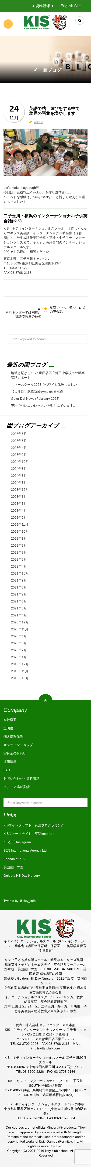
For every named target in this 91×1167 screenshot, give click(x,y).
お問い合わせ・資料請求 (21, 778)
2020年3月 (19, 643)
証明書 (8, 728)
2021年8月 (19, 587)
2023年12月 (20, 489)
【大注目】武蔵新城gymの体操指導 (37, 391)
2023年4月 (19, 510)
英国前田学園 (13, 867)
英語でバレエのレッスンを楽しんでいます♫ (43, 405)
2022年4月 (19, 566)
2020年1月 (19, 657)
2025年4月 (19, 448)
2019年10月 (20, 678)
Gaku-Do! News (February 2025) (35, 398)
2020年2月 (19, 650)
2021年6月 (19, 601)
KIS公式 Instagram (17, 842)
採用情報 (10, 762)
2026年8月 (19, 434)
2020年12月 (20, 622)
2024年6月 (19, 475)
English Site (71, 6)
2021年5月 (19, 608)
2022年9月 (19, 538)
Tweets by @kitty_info (20, 901)
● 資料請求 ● (43, 6)
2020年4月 (19, 636)
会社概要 (10, 720)
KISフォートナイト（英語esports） (30, 834)
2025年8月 (19, 441)
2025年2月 (19, 455)
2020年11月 (19, 629)
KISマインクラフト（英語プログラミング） (35, 825)
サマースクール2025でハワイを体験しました (44, 384)
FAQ (7, 770)
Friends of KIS (14, 859)
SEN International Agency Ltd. (26, 850)
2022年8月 (19, 545)
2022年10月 (20, 531)
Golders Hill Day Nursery (22, 875)
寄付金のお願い (15, 753)
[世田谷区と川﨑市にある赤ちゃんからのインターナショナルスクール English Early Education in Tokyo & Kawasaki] (45, 22)
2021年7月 (19, 594)
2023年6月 (19, 496)
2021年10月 (20, 573)
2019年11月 (19, 671)
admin (38, 122)
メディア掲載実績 (17, 787)
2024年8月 (19, 468)
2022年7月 (19, 552)
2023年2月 (19, 517)
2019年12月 (20, 664)
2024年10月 (20, 461)
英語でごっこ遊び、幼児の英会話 (68, 310)
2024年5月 (19, 482)
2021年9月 (19, 580)
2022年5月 (19, 559)
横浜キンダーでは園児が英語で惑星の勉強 (23, 314)
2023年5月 (19, 503)
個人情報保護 (13, 736)
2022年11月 (19, 524)
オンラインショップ (18, 745)
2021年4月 (19, 615)
